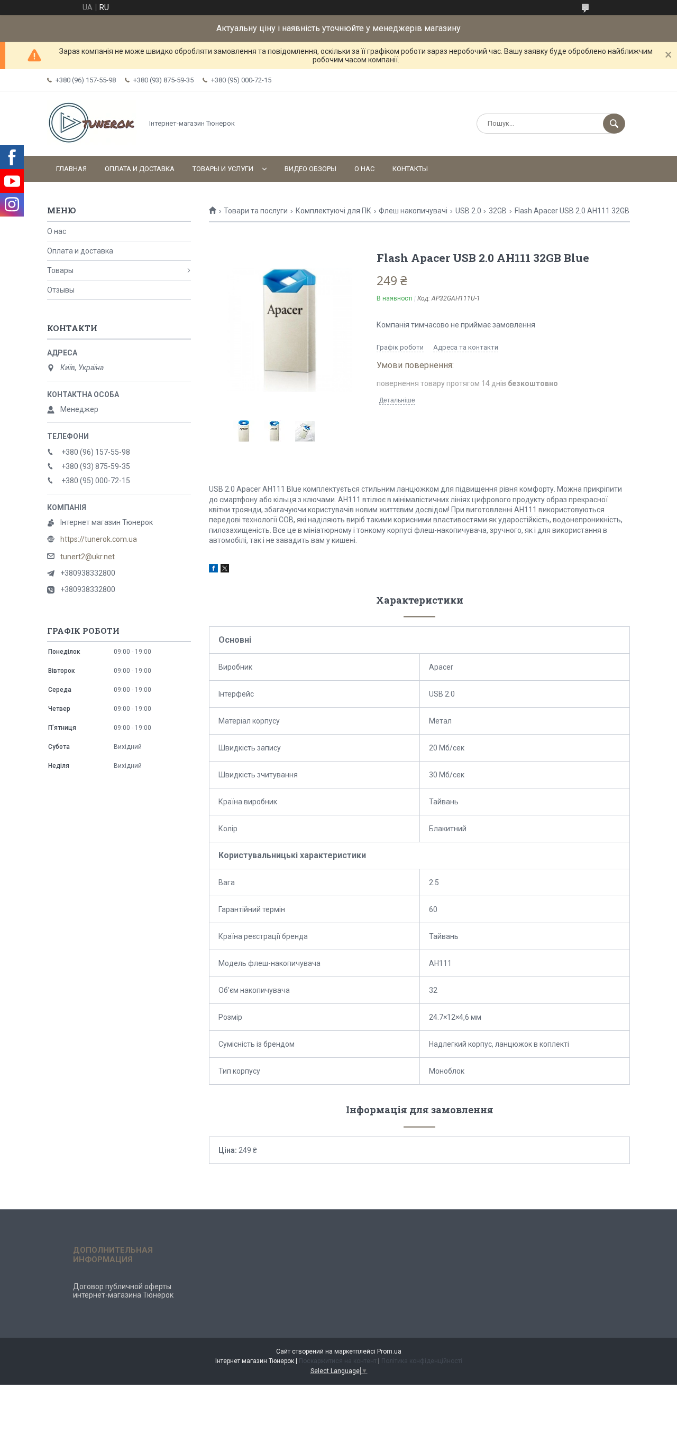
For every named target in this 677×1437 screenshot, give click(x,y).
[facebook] (213, 570)
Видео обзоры (310, 169)
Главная (71, 169)
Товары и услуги (223, 169)
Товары (60, 270)
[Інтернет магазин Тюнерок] (92, 142)
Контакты (410, 169)
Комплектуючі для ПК (333, 210)
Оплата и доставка (140, 169)
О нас (364, 169)
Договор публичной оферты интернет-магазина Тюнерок (123, 1290)
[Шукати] (614, 124)
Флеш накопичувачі (413, 210)
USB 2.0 (468, 210)
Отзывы (61, 290)
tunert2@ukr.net (87, 556)
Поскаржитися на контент (338, 1361)
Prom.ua (389, 1351)
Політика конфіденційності (421, 1361)
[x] (225, 570)
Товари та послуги (256, 210)
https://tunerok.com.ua (98, 539)
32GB (498, 210)
